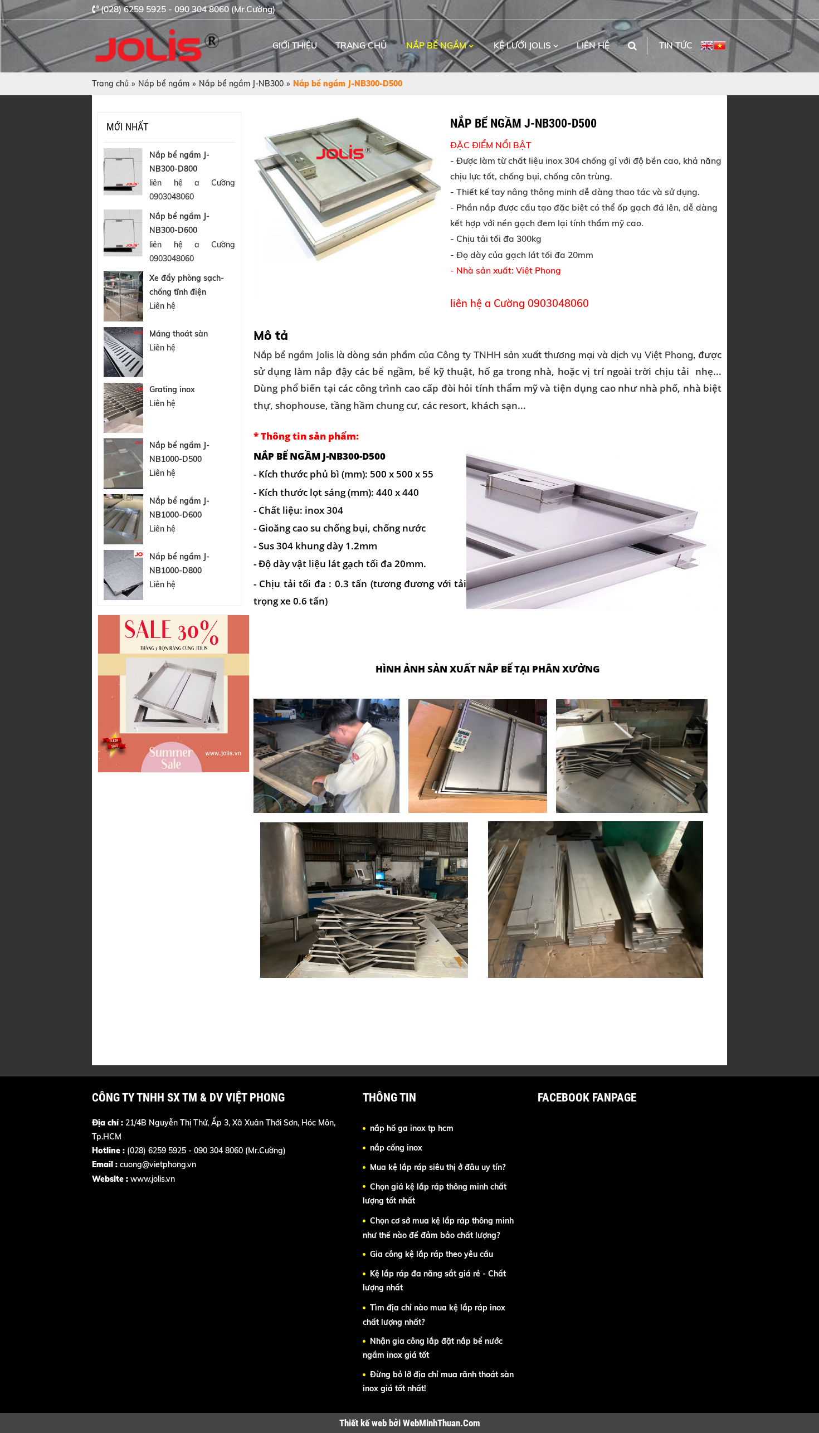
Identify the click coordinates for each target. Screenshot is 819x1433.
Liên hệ (593, 45)
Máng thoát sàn (178, 334)
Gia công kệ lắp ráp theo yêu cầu (431, 1254)
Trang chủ (361, 45)
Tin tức (676, 45)
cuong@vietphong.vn (158, 1164)
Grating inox (172, 389)
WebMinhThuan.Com (441, 1423)
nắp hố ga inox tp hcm (412, 1128)
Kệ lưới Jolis (522, 45)
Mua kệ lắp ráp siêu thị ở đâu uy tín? (437, 1167)
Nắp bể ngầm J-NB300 (241, 84)
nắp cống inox (396, 1148)
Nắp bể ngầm (436, 45)
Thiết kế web (364, 1423)
